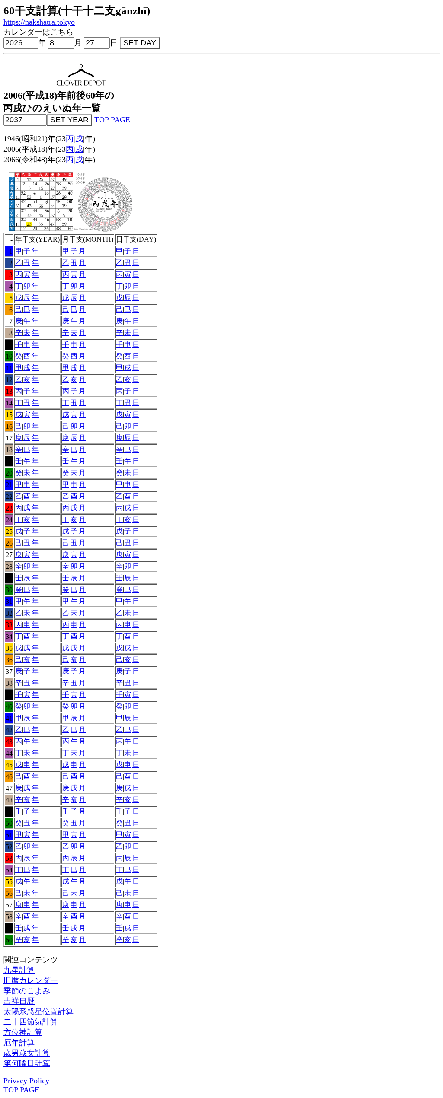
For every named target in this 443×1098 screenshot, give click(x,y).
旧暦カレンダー (30, 980)
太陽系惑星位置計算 (38, 1011)
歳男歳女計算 (26, 1053)
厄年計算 (19, 1042)
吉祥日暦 (19, 1001)
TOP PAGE (112, 119)
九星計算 (19, 970)
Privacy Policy (26, 1080)
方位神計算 (22, 1032)
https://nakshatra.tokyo (39, 22)
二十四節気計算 (30, 1022)
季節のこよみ (26, 990)
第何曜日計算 (26, 1063)
